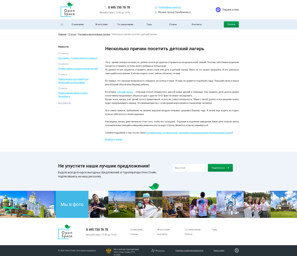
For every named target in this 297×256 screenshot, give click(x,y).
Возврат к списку (114, 139)
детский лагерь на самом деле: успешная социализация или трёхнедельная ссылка (189, 132)
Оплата (231, 24)
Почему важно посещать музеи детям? (78, 68)
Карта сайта (219, 251)
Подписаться (218, 168)
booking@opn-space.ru (169, 7)
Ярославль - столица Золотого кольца (77, 58)
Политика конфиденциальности (189, 251)
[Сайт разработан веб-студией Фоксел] (158, 250)
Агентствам (101, 24)
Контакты (197, 24)
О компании (78, 24)
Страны (173, 24)
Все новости (64, 103)
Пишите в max (230, 9)
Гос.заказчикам (125, 24)
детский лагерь (125, 92)
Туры (149, 24)
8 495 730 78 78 (119, 7)
